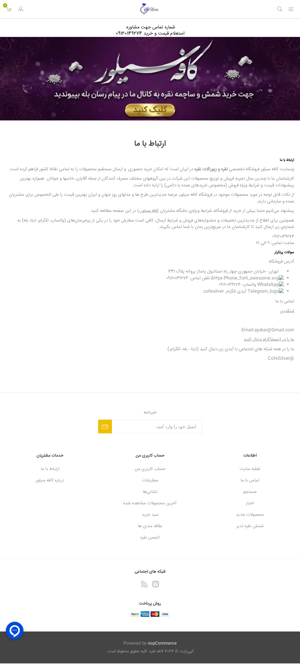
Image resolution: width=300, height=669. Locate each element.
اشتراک (105, 426)
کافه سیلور (149, 210)
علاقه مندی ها (150, 526)
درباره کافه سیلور (50, 480)
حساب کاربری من (150, 469)
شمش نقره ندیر (250, 526)
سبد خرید (150, 514)
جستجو (250, 491)
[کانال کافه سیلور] (150, 78)
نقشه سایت (250, 469)
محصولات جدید (250, 514)
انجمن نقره (150, 537)
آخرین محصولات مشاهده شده (150, 503)
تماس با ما (250, 480)
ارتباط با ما (50, 469)
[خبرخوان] (144, 584)
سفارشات (150, 480)
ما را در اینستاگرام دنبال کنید (269, 339)
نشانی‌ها (150, 491)
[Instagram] (155, 584)
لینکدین (287, 311)
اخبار (250, 503)
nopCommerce (162, 643)
